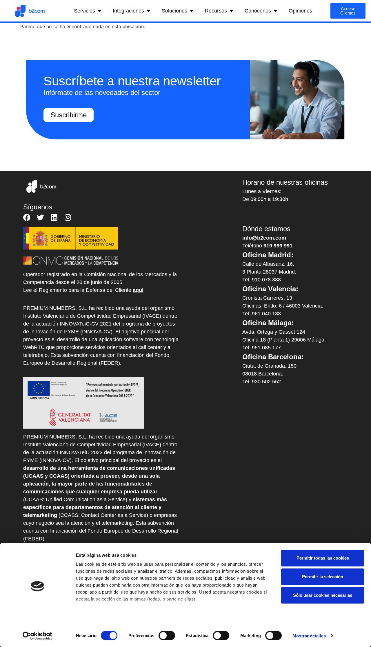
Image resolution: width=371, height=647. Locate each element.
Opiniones (300, 11)
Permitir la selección (322, 576)
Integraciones (128, 11)
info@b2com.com (264, 238)
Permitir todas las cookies (323, 558)
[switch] (167, 635)
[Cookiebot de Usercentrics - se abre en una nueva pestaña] (37, 635)
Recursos (216, 11)
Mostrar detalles (309, 635)
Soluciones (174, 11)
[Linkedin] (54, 217)
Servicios (84, 11)
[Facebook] (26, 217)
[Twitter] (40, 217)
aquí (138, 290)
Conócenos (258, 11)
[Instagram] (67, 217)
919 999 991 (277, 246)
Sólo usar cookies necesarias (322, 595)
